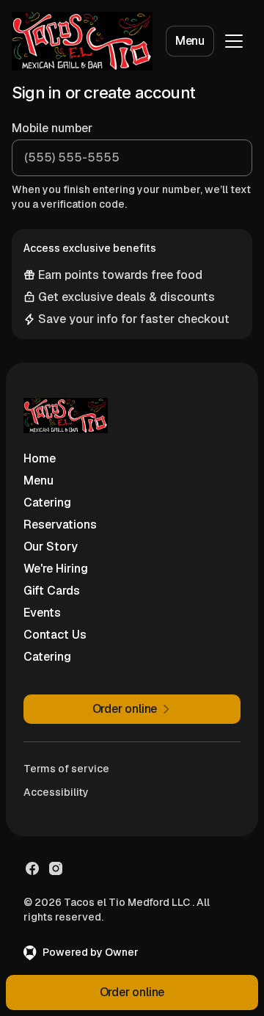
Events (42, 612)
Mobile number (52, 128)
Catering (47, 502)
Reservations (60, 524)
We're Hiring (55, 568)
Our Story (50, 546)
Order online (132, 992)
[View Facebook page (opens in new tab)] (32, 868)
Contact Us (55, 634)
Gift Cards (51, 590)
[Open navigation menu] (234, 41)
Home (39, 458)
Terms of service (66, 768)
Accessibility (56, 792)
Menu (190, 40)
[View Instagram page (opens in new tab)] (56, 868)
